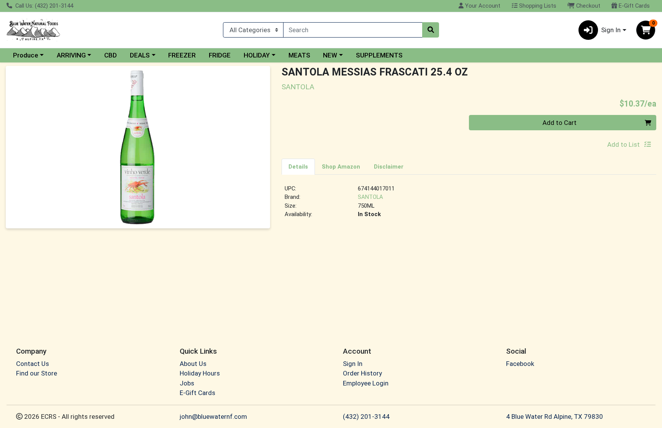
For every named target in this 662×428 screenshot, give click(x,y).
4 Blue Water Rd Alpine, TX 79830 (554, 416)
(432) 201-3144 (366, 416)
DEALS (140, 55)
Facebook (520, 363)
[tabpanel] (469, 204)
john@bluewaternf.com (213, 416)
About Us (193, 363)
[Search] (430, 30)
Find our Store (36, 373)
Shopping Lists (537, 5)
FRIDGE (220, 55)
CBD (110, 55)
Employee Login (365, 383)
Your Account (482, 5)
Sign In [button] (611, 30)
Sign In (352, 363)
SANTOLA (370, 197)
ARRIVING (71, 55)
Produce (25, 55)
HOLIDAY (257, 55)
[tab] (298, 166)
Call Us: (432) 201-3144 (43, 5)
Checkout (587, 5)
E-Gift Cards (633, 5)
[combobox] (353, 30)
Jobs (187, 383)
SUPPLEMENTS (379, 55)
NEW (330, 55)
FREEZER (182, 55)
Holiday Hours (200, 373)
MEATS (299, 55)
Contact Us (32, 363)
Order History (362, 373)
